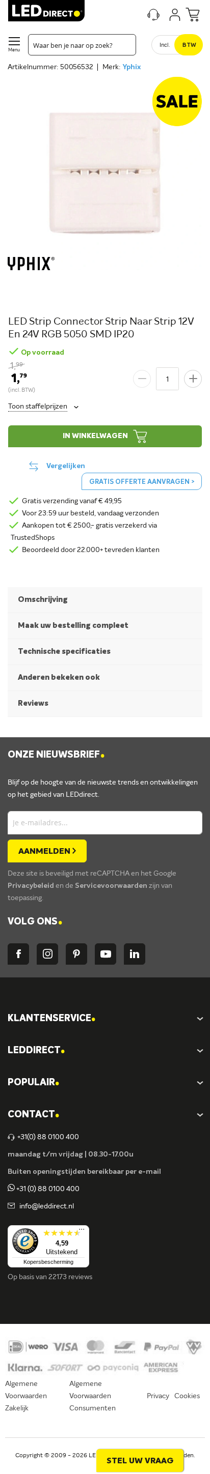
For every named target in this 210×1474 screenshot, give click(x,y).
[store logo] (46, 10)
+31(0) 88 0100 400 (48, 1137)
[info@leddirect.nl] (11, 1206)
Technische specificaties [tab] (64, 651)
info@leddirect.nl (45, 1206)
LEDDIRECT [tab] (36, 1051)
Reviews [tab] (33, 703)
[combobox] (82, 44)
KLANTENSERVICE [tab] (51, 1019)
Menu (14, 50)
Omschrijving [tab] (43, 599)
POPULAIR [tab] (33, 1083)
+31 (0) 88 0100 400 (47, 1189)
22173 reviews (70, 1277)
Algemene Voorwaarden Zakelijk (26, 1396)
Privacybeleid (32, 885)
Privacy (158, 1396)
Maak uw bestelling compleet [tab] (73, 625)
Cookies (187, 1396)
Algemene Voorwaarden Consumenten (92, 1396)
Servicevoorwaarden (112, 885)
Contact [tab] (33, 1115)
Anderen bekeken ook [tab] (59, 677)
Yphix (131, 67)
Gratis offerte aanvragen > (141, 482)
